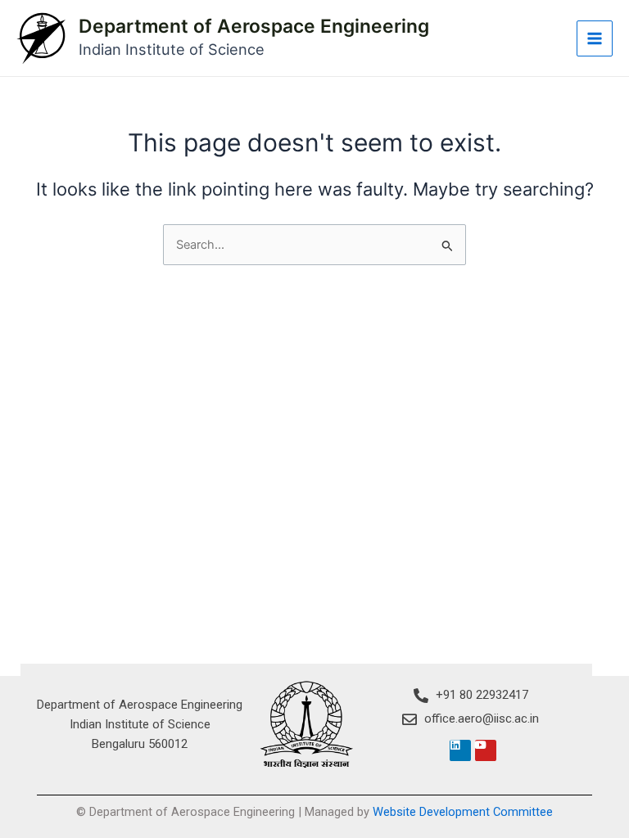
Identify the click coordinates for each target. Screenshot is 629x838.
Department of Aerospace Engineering (254, 26)
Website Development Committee (463, 811)
